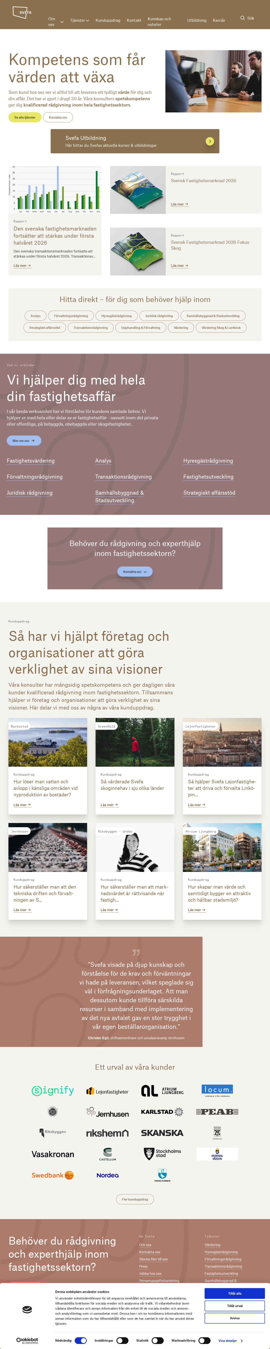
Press (143, 1266)
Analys (35, 316)
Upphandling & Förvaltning (140, 327)
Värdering (181, 327)
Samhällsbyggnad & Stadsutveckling (213, 316)
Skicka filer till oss (153, 1259)
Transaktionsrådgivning (91, 327)
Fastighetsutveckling (208, 476)
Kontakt (134, 20)
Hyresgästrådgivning (116, 316)
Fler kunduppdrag (135, 1199)
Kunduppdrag (108, 20)
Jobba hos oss (150, 1273)
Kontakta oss (58, 117)
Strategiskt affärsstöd (44, 327)
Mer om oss (21, 440)
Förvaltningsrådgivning (71, 316)
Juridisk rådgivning (159, 316)
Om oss (51, 21)
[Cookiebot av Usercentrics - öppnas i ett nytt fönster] (27, 1341)
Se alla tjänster (24, 117)
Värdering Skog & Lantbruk (221, 327)
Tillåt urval (235, 1306)
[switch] (122, 1340)
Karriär (219, 20)
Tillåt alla (234, 1293)
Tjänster (77, 20)
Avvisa (235, 1318)
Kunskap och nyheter (159, 21)
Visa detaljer (228, 1340)
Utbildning (197, 20)
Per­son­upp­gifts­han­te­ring (159, 1280)
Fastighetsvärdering (31, 460)
